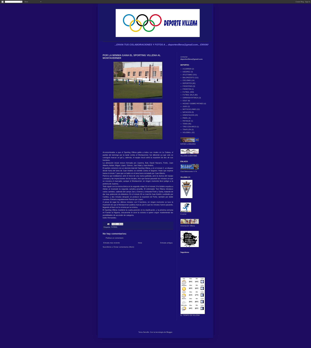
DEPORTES (187, 83)
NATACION (187, 112)
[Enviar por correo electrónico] (113, 224)
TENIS (185, 124)
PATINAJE (186, 121)
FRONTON (187, 89)
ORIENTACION (188, 115)
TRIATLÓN (187, 129)
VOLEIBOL (187, 132)
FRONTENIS (187, 86)
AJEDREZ (186, 72)
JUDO (185, 106)
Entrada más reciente (111, 243)
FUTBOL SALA (188, 95)
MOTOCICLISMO (189, 109)
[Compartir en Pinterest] (122, 224)
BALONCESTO (188, 78)
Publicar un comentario (114, 238)
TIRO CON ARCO (189, 127)
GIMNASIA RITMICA (190, 98)
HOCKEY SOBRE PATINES (193, 104)
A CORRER (187, 69)
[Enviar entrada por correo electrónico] (108, 224)
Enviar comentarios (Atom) (124, 247)
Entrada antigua (166, 243)
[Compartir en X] (117, 224)
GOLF (185, 101)
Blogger (169, 332)
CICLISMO (187, 80)
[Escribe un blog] (115, 224)
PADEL (185, 118)
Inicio (140, 243)
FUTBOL (114, 227)
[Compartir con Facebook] (119, 224)
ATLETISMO (187, 75)
